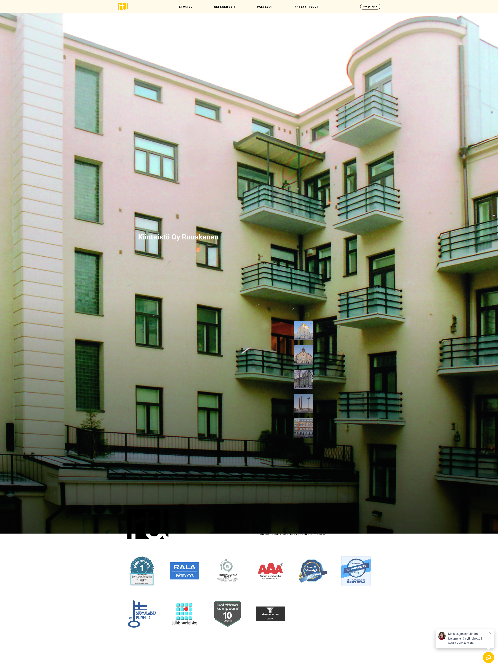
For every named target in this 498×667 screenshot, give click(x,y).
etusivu (186, 6)
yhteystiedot (306, 6)
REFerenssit (225, 6)
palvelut (265, 6)
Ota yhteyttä (370, 6)
